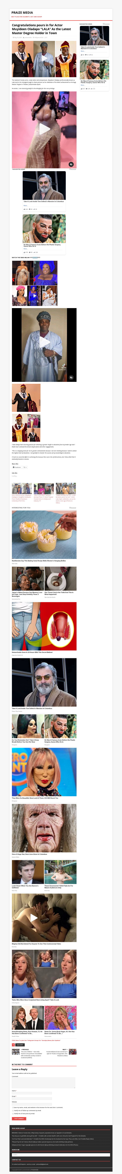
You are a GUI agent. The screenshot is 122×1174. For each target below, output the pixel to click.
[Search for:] (61, 1155)
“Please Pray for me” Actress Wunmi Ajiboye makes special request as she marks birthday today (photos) (42, 1142)
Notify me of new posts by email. (24, 1113)
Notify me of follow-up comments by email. (27, 1110)
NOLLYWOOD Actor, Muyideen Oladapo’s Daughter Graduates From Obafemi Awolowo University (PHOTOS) (21, 498)
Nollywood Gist (39, 37)
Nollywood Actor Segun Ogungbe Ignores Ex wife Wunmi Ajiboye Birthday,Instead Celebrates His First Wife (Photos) (45, 1145)
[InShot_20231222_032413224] (35, 305)
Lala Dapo (20, 1045)
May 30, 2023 (18, 37)
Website (14, 1102)
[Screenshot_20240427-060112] (44, 167)
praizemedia (28, 37)
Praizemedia (34, 1170)
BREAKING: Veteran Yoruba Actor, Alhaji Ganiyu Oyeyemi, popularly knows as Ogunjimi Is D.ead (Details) (41, 1133)
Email (14, 1096)
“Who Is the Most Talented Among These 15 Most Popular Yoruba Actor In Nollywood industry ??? (43, 498)
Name (14, 1091)
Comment (15, 1076)
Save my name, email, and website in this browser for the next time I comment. (38, 1107)
